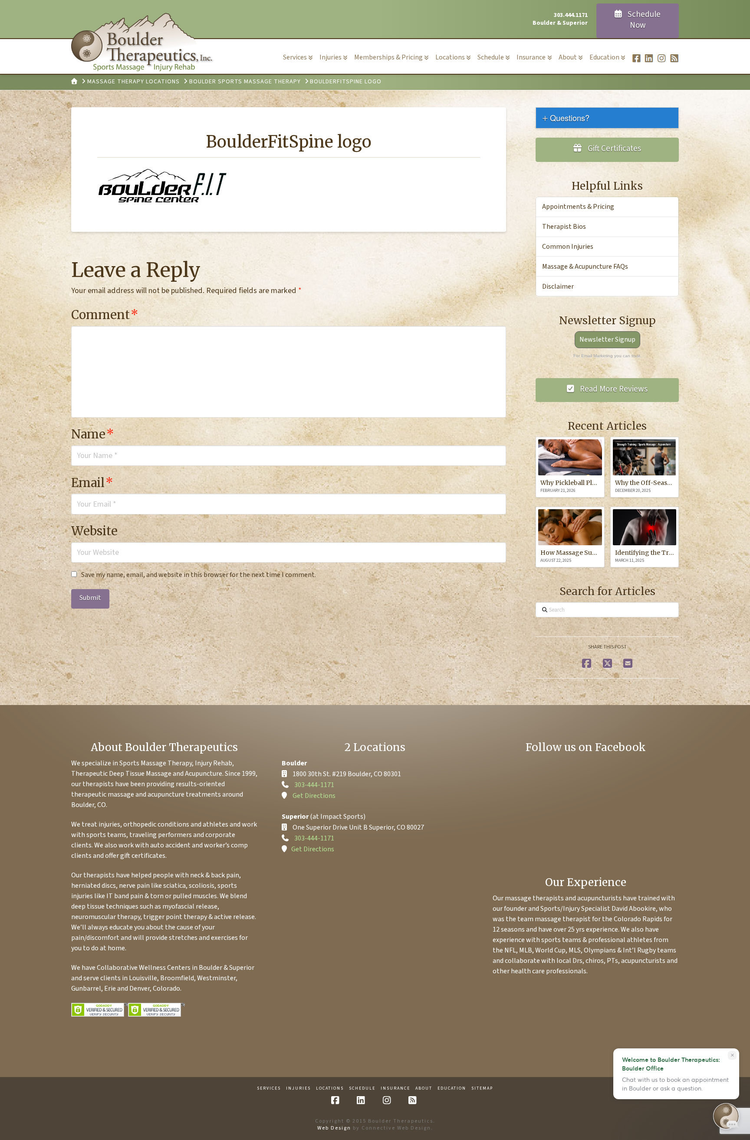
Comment (104, 314)
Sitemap (482, 1088)
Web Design (334, 1128)
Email (92, 482)
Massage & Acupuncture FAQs (585, 266)
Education (452, 1088)
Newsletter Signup (607, 339)
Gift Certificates (613, 149)
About (423, 1088)
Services (269, 1088)
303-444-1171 (314, 785)
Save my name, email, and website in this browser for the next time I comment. (198, 575)
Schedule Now (643, 20)
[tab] (607, 118)
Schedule (362, 1088)
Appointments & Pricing (578, 206)
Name (92, 434)
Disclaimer (558, 286)
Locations (330, 1088)
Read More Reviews (613, 389)
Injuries (298, 1088)
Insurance (395, 1088)
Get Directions (314, 796)
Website (94, 531)
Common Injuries (567, 246)
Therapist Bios (564, 226)
